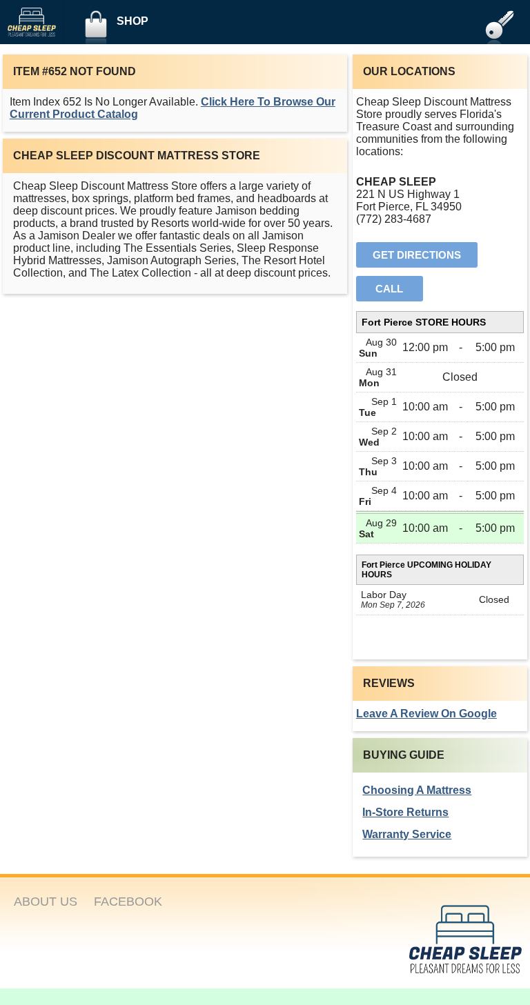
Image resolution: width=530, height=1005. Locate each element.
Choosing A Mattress (416, 790)
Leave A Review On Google (426, 713)
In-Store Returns (405, 812)
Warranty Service (406, 834)
